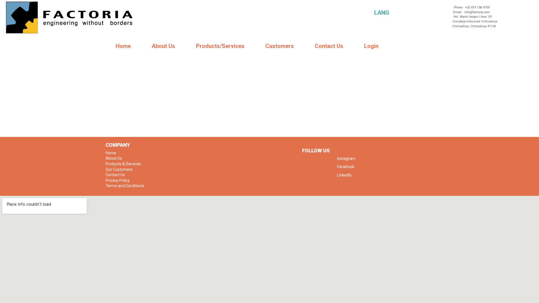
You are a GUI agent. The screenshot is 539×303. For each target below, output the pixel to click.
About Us (163, 46)
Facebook (345, 166)
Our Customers (119, 169)
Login (371, 46)
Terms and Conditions (125, 185)
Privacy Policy (118, 180)
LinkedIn (344, 175)
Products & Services (123, 164)
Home (123, 46)
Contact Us (329, 46)
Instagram (346, 158)
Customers (279, 46)
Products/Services (220, 46)
